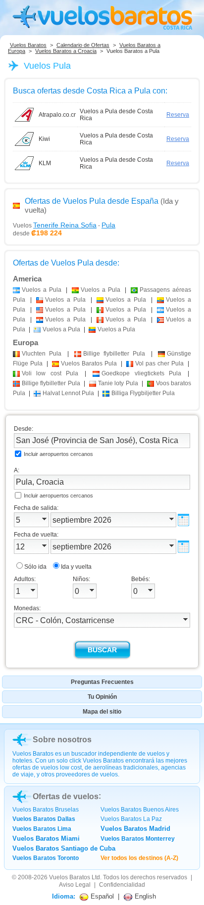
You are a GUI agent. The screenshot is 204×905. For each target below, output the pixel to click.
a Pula (41, 289)
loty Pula (118, 383)
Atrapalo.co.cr (57, 114)
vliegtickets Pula (141, 373)
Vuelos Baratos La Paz (131, 818)
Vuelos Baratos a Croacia (66, 51)
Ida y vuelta (76, 566)
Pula (41, 353)
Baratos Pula (89, 363)
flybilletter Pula (114, 353)
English (144, 896)
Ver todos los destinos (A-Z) (139, 858)
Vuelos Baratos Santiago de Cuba (63, 848)
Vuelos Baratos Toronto (45, 858)
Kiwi (44, 139)
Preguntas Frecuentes (102, 682)
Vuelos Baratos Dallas (43, 818)
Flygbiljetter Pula (143, 393)
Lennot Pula (68, 393)
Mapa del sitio (102, 711)
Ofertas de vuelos (66, 796)
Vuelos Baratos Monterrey (138, 838)
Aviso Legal (75, 884)
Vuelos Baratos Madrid (135, 828)
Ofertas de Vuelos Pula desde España (91, 201)
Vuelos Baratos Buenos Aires (140, 809)
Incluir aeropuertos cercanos (58, 454)
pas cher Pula (159, 363)
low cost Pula (50, 373)
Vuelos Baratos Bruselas (45, 809)
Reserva (177, 114)
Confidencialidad (122, 884)
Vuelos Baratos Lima (41, 828)
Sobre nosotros (62, 739)
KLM (45, 163)
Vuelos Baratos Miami (46, 838)
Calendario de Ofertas (82, 45)
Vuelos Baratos (28, 45)
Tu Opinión (102, 696)
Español (101, 896)
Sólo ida (35, 566)
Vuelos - (64, 225)
